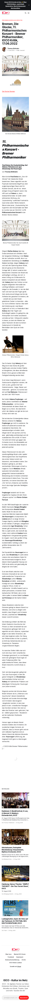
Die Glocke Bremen (8, 91)
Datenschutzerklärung (12, 960)
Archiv (24, 960)
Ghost (19, 966)
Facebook (11, 957)
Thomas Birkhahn (13, 48)
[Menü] (28, 13)
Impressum (19, 957)
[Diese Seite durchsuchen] (25, 13)
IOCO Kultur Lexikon (15, 962)
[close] (29, 5)
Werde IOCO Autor (20, 954)
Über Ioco (8, 954)
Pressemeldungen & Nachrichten (12, 20)
